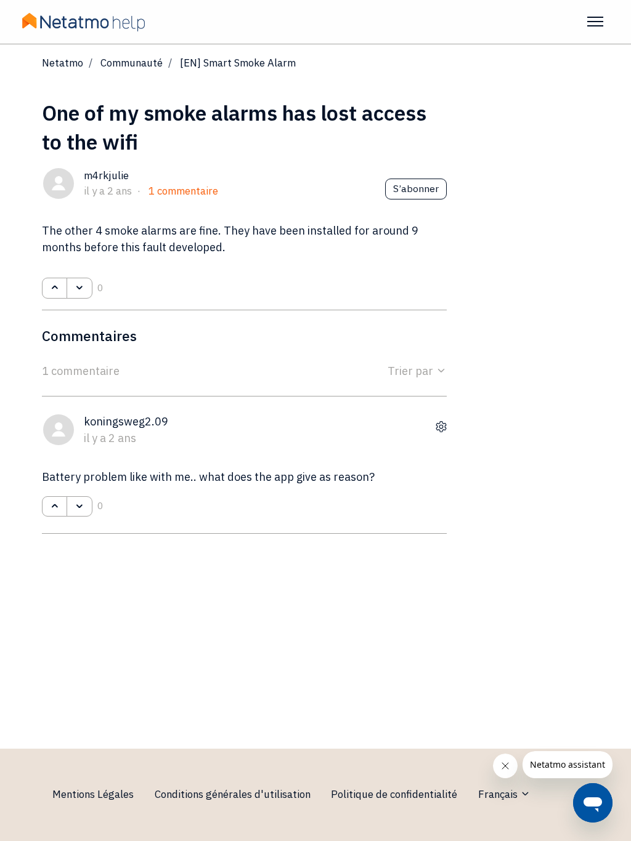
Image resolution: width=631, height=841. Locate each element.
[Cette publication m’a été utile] (54, 288)
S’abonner (416, 188)
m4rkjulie (106, 175)
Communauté (131, 63)
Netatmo (62, 63)
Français (499, 794)
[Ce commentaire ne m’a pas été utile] (79, 506)
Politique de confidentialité (394, 794)
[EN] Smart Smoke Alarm (238, 63)
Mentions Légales (93, 794)
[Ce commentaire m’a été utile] (54, 506)
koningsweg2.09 (126, 421)
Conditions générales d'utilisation (233, 794)
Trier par (412, 371)
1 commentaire (183, 191)
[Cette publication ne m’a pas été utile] (79, 288)
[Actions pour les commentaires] (441, 427)
